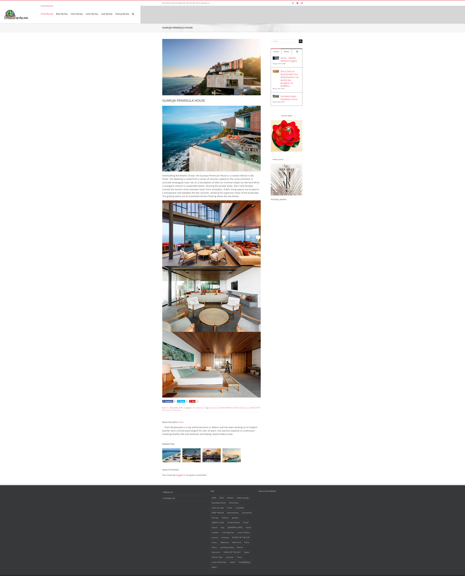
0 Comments (176, 410)
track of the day (219, 562)
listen (248, 527)
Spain (246, 552)
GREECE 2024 (218, 522)
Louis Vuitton (243, 532)
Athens (230, 497)
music (214, 542)
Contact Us (169, 498)
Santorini (216, 552)
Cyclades (240, 507)
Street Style (217, 557)
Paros (214, 547)
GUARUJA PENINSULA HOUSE (229, 408)
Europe (215, 517)
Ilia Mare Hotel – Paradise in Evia (289, 98)
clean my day (218, 507)
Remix (240, 547)
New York (236, 542)
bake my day (243, 497)
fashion (225, 517)
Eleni (166, 408)
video (214, 567)
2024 (214, 497)
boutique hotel (219, 502)
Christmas (233, 502)
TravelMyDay (244, 562)
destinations (213, 408)
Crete (229, 507)
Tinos (239, 557)
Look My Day (228, 532)
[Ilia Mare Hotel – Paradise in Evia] (276, 96)
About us (168, 492)
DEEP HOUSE (218, 512)
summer (230, 557)
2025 (221, 497)
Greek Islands (233, 522)
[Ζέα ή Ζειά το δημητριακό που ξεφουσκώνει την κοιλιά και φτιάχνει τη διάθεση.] (276, 71)
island (214, 527)
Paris (246, 542)
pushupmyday (227, 547)
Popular (276, 51)
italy (222, 527)
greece (235, 517)
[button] (133, 14)
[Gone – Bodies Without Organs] (276, 58)
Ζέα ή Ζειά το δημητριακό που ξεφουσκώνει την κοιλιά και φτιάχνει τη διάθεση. (290, 78)
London (215, 532)
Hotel (242, 408)
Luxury (247, 408)
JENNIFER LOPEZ (235, 527)
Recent (286, 51)
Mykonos (225, 542)
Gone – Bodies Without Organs (289, 59)
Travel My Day (198, 408)
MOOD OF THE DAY (241, 537)
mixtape (225, 537)
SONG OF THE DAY (232, 552)
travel (168, 410)
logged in (181, 475)
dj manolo (247, 512)
